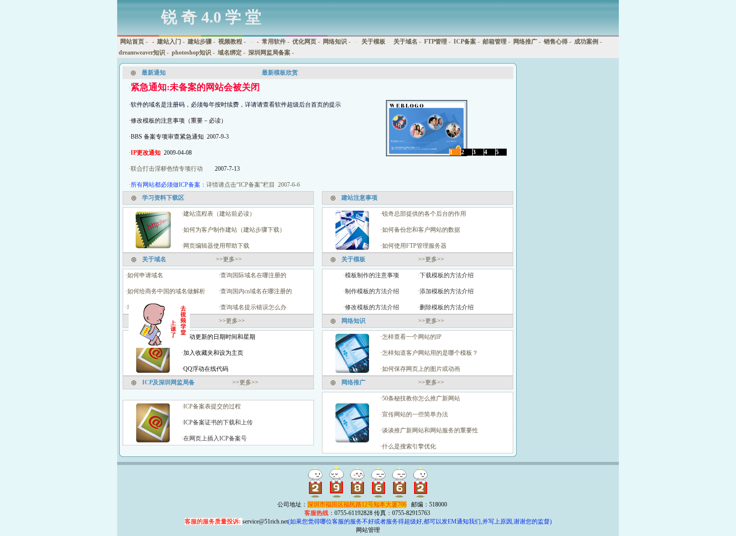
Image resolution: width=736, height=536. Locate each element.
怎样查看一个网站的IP (412, 336)
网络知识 (335, 41)
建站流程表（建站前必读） (219, 213)
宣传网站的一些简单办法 (415, 414)
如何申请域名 (145, 275)
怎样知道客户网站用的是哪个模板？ (430, 352)
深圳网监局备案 (269, 52)
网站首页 (131, 41)
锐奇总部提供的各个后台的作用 (424, 213)
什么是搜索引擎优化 (409, 446)
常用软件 (274, 41)
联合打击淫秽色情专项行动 (167, 168)
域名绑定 (230, 52)
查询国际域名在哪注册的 (253, 275)
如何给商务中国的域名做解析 (166, 291)
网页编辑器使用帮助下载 (216, 245)
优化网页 (304, 41)
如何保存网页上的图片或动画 (421, 368)
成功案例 (586, 41)
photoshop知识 (191, 52)
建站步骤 (200, 41)
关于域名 (405, 41)
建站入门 (169, 41)
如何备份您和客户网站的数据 (421, 229)
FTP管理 (435, 41)
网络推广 (525, 41)
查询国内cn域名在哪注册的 (256, 291)
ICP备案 (465, 41)
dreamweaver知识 (142, 52)
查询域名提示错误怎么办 (253, 307)
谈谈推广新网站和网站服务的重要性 (430, 430)
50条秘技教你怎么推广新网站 (421, 398)
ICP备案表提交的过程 (212, 406)
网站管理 (368, 529)
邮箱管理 (495, 41)
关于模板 (373, 41)
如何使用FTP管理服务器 (414, 245)
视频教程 (230, 41)
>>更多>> (229, 259)
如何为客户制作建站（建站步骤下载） (234, 229)
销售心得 (556, 41)
